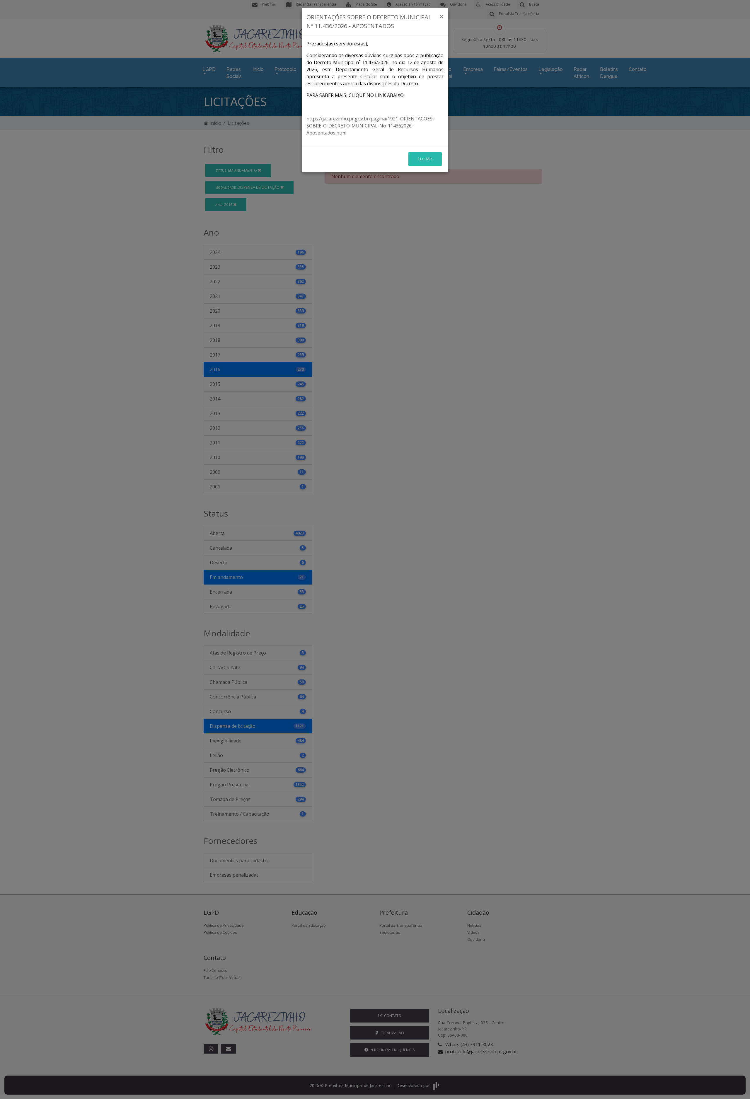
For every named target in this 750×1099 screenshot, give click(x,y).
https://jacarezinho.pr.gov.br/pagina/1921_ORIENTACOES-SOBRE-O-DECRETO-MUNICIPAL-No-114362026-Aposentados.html (370, 125)
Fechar (425, 158)
